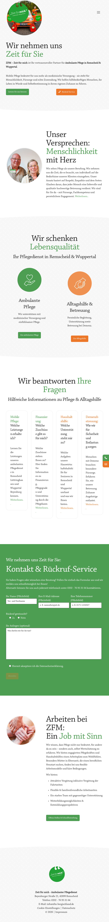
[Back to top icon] (95, 916)
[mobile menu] (98, 12)
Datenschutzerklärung (51, 666)
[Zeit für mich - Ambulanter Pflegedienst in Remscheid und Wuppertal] (19, 12)
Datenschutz (68, 908)
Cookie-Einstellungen (48, 908)
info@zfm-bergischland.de (60, 904)
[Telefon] (106, 458)
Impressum (61, 912)
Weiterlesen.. (81, 196)
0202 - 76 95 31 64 (76, 588)
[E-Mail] (106, 464)
